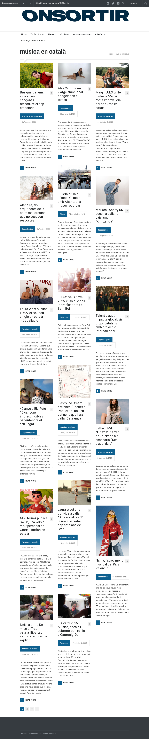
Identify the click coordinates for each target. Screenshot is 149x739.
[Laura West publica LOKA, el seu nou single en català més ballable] (36, 292)
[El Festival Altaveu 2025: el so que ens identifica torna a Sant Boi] (74, 280)
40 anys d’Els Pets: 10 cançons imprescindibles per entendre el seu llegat (33, 416)
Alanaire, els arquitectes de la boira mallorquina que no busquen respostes (33, 212)
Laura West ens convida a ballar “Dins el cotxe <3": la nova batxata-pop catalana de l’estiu (70, 519)
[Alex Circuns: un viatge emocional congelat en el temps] (74, 73)
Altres (62, 214)
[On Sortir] (74, 20)
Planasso (52, 34)
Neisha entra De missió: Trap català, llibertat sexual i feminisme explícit (33, 632)
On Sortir (64, 34)
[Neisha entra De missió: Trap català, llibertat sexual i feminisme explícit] (36, 607)
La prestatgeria (28, 433)
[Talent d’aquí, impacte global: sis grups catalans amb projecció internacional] (112, 298)
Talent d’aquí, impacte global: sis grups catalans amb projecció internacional (109, 323)
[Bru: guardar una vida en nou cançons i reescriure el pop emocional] (36, 75)
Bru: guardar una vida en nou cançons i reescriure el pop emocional (32, 100)
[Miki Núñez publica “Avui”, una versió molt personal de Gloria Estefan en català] (36, 501)
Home (24, 34)
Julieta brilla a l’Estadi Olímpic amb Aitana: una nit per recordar (69, 199)
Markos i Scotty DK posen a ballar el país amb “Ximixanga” (109, 215)
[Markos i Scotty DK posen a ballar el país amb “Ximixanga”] (112, 190)
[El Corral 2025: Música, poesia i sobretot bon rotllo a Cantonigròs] (74, 606)
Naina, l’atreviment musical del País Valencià (109, 564)
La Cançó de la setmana (33, 40)
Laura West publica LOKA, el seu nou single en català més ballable (33, 314)
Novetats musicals (82, 34)
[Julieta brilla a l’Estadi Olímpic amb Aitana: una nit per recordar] (74, 177)
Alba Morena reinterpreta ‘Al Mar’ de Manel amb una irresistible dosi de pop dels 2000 (52, 3)
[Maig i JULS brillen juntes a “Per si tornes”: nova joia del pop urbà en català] (112, 75)
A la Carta (100, 34)
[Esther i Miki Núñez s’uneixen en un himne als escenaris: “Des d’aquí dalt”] (112, 411)
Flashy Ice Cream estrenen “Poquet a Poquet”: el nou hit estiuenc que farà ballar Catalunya (71, 410)
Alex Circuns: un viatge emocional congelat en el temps (70, 94)
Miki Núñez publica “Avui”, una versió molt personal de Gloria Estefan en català (34, 525)
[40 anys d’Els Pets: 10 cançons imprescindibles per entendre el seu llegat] (36, 391)
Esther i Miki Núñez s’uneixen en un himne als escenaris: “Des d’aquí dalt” (107, 436)
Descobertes (36, 116)
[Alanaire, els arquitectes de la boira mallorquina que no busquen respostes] (36, 188)
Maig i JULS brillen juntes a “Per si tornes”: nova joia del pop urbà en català (109, 100)
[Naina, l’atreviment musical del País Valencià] (112, 531)
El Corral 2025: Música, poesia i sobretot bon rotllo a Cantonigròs (71, 628)
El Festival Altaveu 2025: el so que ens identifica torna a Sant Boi (71, 302)
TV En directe (37, 34)
